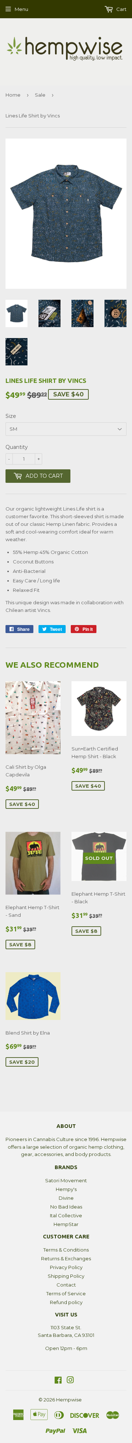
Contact (66, 1285)
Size (11, 416)
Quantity (17, 447)
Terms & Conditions (66, 1250)
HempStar (66, 1224)
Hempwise (69, 1400)
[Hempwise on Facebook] (58, 1381)
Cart (120, 9)
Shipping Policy (66, 1276)
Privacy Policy (66, 1267)
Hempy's (66, 1189)
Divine (66, 1198)
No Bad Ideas (66, 1207)
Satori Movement (66, 1180)
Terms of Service (66, 1293)
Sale (40, 95)
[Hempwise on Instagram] (70, 1381)
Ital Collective (66, 1215)
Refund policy (66, 1302)
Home (13, 95)
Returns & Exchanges (66, 1258)
